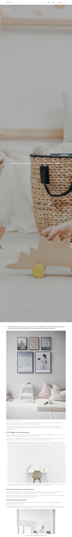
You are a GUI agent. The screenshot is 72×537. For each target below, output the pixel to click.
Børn (49, 2)
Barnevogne (59, 2)
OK (45, 535)
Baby (53, 2)
